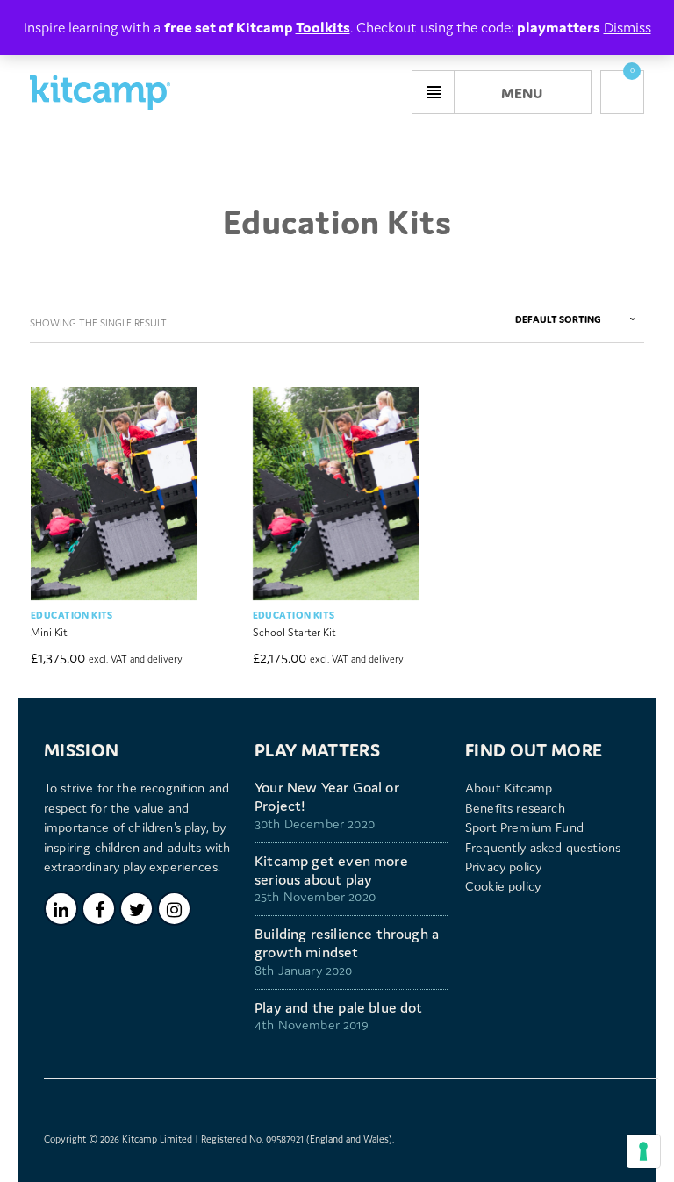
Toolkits (323, 27)
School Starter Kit (294, 632)
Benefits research (515, 807)
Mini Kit (49, 632)
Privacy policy (503, 866)
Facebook (99, 909)
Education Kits (72, 615)
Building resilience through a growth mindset (347, 943)
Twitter (136, 909)
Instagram (174, 909)
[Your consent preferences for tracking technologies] (643, 1151)
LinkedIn (61, 909)
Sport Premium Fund (524, 827)
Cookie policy (503, 886)
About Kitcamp (508, 787)
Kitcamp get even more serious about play (331, 870)
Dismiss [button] (627, 27)
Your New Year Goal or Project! (327, 796)
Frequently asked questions (542, 847)
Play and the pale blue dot (339, 1008)
